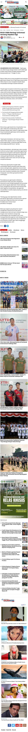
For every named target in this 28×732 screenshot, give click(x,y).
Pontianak (22, 30)
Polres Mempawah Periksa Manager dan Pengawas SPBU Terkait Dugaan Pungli (11, 524)
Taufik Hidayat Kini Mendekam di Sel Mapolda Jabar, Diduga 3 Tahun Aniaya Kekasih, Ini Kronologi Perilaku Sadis (12, 531)
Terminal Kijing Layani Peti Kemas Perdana (11, 559)
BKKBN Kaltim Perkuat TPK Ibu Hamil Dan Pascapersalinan (10, 263)
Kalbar (4, 30)
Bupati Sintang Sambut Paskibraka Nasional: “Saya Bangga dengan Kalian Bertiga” (13, 119)
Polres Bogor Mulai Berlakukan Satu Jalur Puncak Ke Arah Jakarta (9, 255)
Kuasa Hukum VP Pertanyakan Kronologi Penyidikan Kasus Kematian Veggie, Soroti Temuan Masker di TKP (12, 539)
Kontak (14, 730)
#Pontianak (12, 232)
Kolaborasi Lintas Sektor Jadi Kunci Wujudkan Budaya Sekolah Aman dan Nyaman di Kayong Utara (11, 546)
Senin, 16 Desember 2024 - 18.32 (9, 38)
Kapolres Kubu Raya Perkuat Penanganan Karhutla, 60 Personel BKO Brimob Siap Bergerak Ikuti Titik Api (13, 474)
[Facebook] (5, 226)
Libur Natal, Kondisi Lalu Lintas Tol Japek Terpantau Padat (9, 247)
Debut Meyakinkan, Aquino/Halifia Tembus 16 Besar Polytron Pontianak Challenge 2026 (12, 375)
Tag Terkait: (4, 230)
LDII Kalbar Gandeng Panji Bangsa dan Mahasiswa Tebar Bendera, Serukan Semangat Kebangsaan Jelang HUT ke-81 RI (11, 575)
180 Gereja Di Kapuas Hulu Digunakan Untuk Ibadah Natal (10, 239)
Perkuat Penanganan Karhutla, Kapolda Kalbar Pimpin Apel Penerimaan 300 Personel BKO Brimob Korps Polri (13, 108)
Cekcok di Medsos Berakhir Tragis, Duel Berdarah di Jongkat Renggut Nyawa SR (11, 589)
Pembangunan (16, 30)
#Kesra (22, 230)
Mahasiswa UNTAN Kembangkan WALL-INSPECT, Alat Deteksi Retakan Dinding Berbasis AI (13, 310)
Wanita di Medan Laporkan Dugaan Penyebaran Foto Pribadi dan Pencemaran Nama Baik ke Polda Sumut (11, 554)
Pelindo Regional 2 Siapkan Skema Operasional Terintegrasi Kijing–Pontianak (11, 568)
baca (21, 37)
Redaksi (3, 730)
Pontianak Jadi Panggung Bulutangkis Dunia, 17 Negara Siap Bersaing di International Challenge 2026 (12, 114)
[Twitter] (8, 226)
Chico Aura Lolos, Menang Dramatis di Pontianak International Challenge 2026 (13, 342)
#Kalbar (10, 230)
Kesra (12, 30)
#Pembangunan (4, 232)
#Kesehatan (16, 230)
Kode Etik (8, 730)
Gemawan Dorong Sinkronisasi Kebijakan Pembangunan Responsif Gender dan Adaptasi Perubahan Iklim (11, 583)
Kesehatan (8, 30)
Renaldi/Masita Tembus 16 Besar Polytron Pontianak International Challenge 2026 (11, 408)
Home (1, 30)
